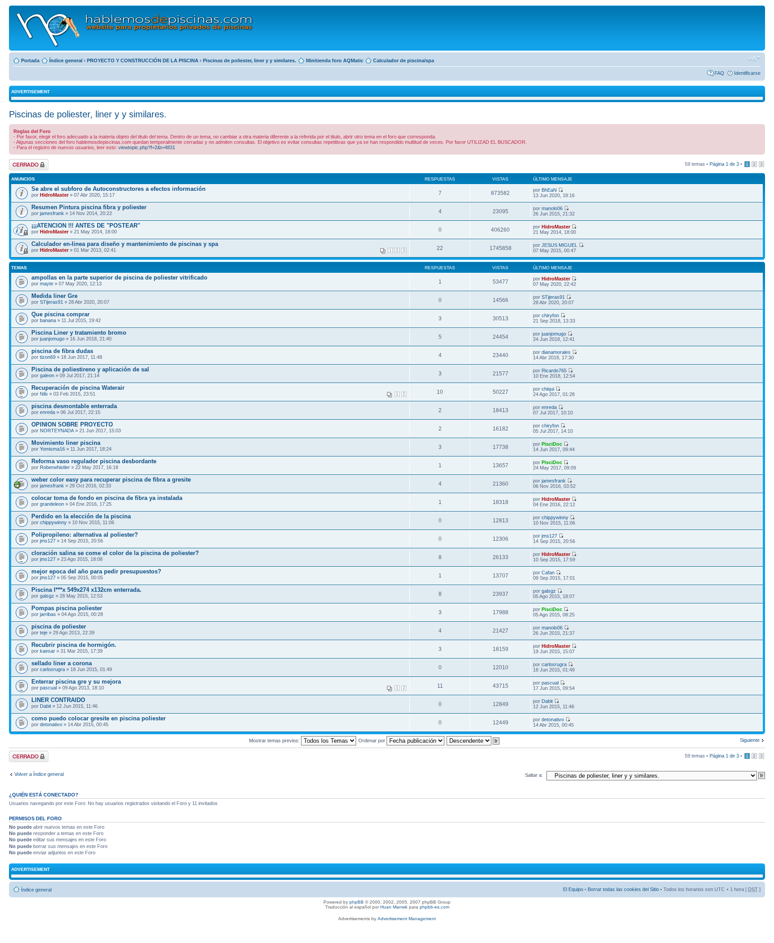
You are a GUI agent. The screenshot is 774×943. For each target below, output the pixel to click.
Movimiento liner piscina (65, 442)
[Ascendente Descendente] (473, 740)
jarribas (48, 614)
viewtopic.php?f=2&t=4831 (146, 147)
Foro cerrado (23, 161)
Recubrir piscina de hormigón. (73, 645)
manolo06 (552, 208)
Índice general (65, 60)
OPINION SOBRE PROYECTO (72, 424)
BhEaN (549, 190)
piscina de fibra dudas (62, 351)
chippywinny (53, 522)
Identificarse (747, 73)
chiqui (548, 389)
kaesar (47, 651)
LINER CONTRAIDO (58, 700)
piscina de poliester (58, 626)
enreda (47, 412)
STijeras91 (51, 302)
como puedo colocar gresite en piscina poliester (98, 718)
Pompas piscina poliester (66, 608)
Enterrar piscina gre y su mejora (76, 681)
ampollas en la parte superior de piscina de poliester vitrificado (119, 277)
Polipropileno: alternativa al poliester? (84, 534)
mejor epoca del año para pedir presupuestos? (96, 571)
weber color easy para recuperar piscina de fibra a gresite (111, 479)
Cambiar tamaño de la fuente (754, 59)
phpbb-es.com (434, 906)
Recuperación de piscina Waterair (78, 387)
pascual (48, 687)
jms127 (48, 540)
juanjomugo (52, 338)
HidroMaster (54, 195)
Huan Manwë (394, 906)
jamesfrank (52, 213)
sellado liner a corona (61, 663)
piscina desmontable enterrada (74, 406)
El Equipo (573, 889)
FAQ (719, 73)
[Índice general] (135, 28)
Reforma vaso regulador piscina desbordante (93, 461)
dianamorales (556, 352)
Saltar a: (534, 775)
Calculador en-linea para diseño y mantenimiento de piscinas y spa (124, 244)
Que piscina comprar (60, 314)
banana (48, 320)
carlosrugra (52, 669)
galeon (47, 375)
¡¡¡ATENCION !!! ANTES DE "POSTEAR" (85, 225)
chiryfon (550, 315)
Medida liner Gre (54, 296)
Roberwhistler (55, 467)
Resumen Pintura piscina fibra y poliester (88, 207)
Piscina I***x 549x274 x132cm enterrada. (86, 589)
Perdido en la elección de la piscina (81, 516)
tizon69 (48, 357)
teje (43, 632)
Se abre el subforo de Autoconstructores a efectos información (118, 188)
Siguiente (750, 740)
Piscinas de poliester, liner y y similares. (249, 60)
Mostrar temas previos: (275, 740)
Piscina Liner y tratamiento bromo (78, 332)
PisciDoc (552, 444)
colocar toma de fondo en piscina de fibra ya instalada (106, 498)
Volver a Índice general (39, 774)
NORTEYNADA (57, 430)
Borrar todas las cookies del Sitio (623, 889)
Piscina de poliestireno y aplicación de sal (90, 369)
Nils (44, 393)
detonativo (51, 724)
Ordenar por (372, 740)
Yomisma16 (52, 449)
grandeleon (52, 504)
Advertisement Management (407, 918)
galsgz (47, 596)
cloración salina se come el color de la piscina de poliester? (115, 553)
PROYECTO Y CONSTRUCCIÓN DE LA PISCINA (142, 60)
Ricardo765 (554, 370)
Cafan (548, 572)
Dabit (45, 706)
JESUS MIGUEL (559, 245)
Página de (724, 164)
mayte (46, 283)
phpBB (356, 902)
